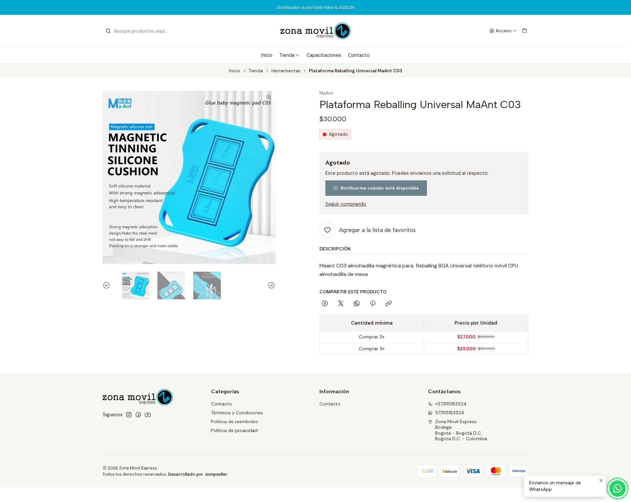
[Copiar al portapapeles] (388, 304)
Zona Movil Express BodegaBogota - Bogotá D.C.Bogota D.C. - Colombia (461, 430)
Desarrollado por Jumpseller (197, 474)
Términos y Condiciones (237, 413)
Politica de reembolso (234, 421)
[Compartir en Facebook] (324, 304)
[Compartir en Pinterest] (372, 304)
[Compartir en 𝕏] (340, 304)
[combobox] (139, 30)
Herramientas (285, 71)
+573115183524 (451, 404)
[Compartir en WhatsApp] (356, 304)
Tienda (286, 55)
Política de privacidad (234, 430)
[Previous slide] (107, 285)
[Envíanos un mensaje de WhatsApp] (617, 488)
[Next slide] (270, 285)
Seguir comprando (345, 204)
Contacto (359, 55)
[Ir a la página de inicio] (315, 31)
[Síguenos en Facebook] (138, 414)
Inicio (266, 55)
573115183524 (449, 413)
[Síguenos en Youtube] (148, 414)
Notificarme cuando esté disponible (379, 188)
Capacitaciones (324, 55)
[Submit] (108, 30)
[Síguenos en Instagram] (129, 414)
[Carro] (524, 30)
